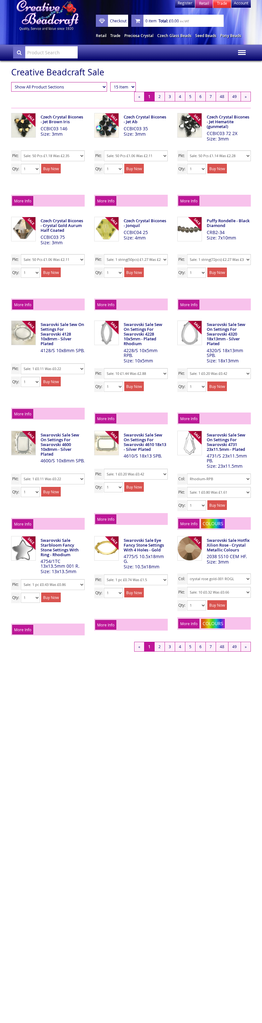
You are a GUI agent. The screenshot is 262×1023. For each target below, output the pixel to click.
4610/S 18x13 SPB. (143, 456)
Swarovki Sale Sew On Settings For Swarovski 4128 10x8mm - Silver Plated (62, 334)
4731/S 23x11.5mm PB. (227, 458)
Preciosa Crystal (138, 35)
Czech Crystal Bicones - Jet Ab (145, 119)
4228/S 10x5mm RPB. (141, 352)
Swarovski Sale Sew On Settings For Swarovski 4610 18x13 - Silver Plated (145, 442)
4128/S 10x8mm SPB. (63, 350)
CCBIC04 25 (136, 232)
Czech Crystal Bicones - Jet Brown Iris (62, 119)
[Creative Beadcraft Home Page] (47, 15)
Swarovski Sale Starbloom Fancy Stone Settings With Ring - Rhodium (60, 547)
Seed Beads (205, 35)
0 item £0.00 (167, 20)
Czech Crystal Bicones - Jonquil (145, 223)
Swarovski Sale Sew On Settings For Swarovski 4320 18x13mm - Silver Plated (226, 334)
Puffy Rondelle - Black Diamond (228, 223)
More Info (22, 200)
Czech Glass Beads (174, 35)
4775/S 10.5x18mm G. (144, 558)
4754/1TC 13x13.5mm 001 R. (60, 563)
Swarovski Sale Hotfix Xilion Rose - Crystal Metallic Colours (228, 545)
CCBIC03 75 (53, 237)
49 (234, 96)
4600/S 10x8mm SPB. (63, 461)
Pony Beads (230, 35)
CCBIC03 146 (54, 128)
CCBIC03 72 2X (222, 133)
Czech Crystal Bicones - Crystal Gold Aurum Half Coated (62, 225)
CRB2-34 (216, 232)
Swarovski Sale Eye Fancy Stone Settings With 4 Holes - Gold (144, 545)
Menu (240, 48)
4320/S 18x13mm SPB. (225, 352)
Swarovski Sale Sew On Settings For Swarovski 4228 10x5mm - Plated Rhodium (143, 334)
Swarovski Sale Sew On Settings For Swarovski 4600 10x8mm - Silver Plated (60, 444)
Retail (101, 35)
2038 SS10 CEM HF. (227, 556)
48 (222, 96)
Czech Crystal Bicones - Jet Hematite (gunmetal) (228, 121)
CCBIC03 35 (136, 128)
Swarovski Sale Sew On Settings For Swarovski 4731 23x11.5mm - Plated (226, 442)
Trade (115, 35)
